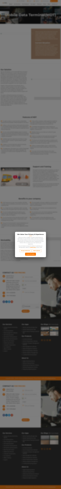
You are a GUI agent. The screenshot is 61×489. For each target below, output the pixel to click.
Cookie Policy (33, 247)
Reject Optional (36, 250)
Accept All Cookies (30, 254)
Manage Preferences (25, 250)
